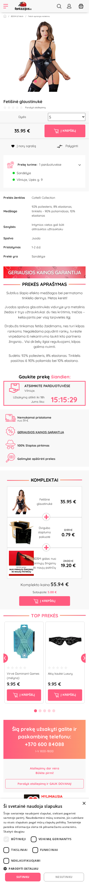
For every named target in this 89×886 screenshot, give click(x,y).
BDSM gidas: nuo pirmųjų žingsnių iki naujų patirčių (44, 563)
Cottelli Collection (43, 197)
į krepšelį (27, 694)
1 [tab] (35, 81)
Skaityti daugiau (14, 831)
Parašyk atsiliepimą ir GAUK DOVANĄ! (44, 783)
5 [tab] (53, 81)
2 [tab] (40, 81)
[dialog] (44, 842)
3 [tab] (44, 81)
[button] (44, 165)
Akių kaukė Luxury (60, 673)
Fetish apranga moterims (39, 16)
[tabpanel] (44, 56)
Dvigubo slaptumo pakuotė (44, 532)
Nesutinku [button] (64, 877)
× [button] (84, 803)
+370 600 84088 (44, 744)
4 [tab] (49, 81)
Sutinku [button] (22, 877)
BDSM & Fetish (17, 16)
